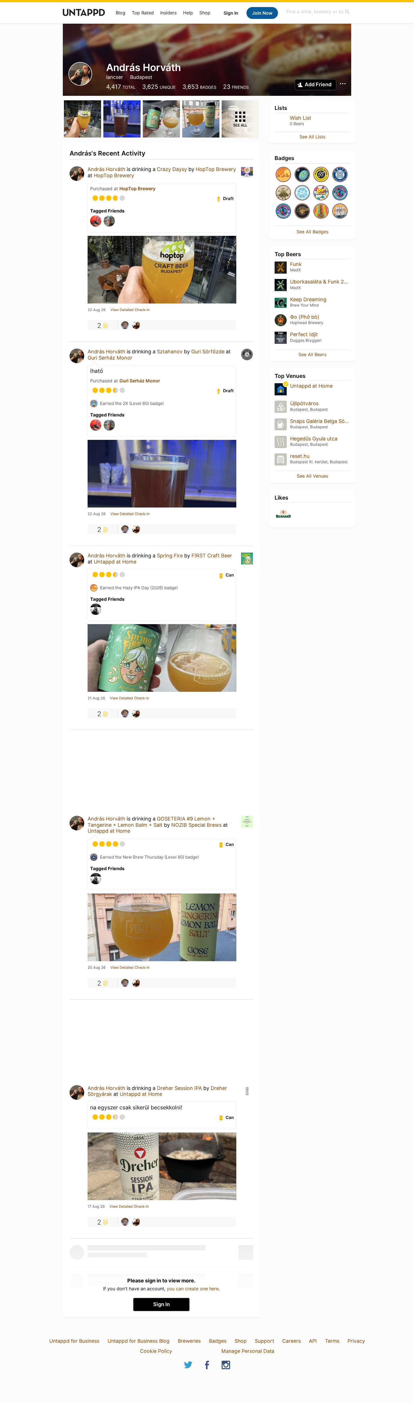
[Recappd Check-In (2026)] (321, 193)
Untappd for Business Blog (139, 1341)
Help (188, 12)
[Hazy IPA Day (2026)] (283, 175)
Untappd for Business (74, 1341)
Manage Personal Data (247, 1351)
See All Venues (312, 476)
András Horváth (106, 169)
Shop (204, 12)
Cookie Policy (156, 1351)
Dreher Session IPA (179, 1088)
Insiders (168, 12)
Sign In (231, 13)
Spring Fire (170, 555)
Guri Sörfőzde (207, 351)
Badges (217, 1341)
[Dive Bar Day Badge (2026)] (321, 211)
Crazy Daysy (172, 169)
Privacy (356, 1341)
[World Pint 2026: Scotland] (283, 211)
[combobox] (318, 12)
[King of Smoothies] (340, 175)
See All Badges (312, 231)
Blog (120, 12)
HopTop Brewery (216, 169)
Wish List (300, 118)
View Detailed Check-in (130, 310)
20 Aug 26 (97, 968)
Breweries (189, 1341)
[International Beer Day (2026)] (302, 175)
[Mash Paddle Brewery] (302, 211)
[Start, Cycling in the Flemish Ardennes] (302, 193)
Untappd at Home (115, 562)
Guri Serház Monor (110, 358)
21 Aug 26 (96, 698)
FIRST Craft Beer (212, 555)
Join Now (262, 13)
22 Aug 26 (97, 310)
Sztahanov (169, 351)
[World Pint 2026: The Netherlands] (340, 193)
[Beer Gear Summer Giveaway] (340, 211)
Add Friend (318, 84)
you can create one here (193, 1288)
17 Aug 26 (96, 1207)
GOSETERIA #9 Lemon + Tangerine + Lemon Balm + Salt (151, 822)
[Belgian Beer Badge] (321, 175)
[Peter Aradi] (136, 325)
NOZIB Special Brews (196, 825)
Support (264, 1341)
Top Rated (143, 12)
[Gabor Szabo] (125, 325)
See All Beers (312, 354)
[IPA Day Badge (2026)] (283, 193)
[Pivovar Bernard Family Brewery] (283, 514)
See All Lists (312, 136)
